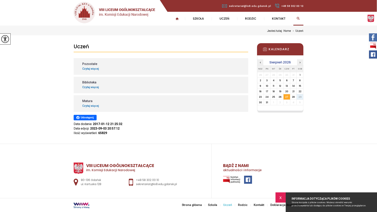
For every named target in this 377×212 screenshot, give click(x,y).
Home (287, 30)
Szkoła (198, 18)
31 (267, 102)
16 (260, 91)
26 (280, 97)
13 (287, 86)
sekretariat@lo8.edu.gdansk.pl (250, 6)
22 (300, 91)
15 (300, 86)
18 (274, 91)
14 (293, 86)
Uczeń (224, 18)
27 (286, 97)
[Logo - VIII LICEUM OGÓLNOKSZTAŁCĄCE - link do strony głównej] (114, 12)
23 (260, 97)
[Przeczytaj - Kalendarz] (286, 50)
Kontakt (278, 18)
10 (267, 86)
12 (280, 86)
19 (280, 91)
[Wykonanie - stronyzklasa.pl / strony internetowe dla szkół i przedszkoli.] (81, 206)
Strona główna (177, 19)
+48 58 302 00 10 (292, 6)
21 (293, 91)
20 (286, 91)
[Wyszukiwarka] (298, 19)
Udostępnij (87, 117)
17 (267, 91)
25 (273, 97)
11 (273, 86)
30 (260, 102)
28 (293, 97)
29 (300, 97)
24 (267, 97)
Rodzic (250, 18)
